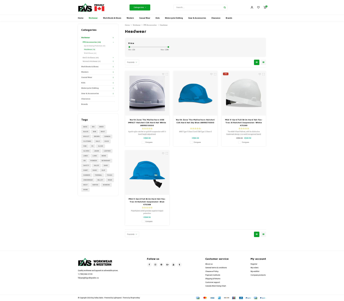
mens (104, 156)
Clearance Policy (211, 271)
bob (94, 131)
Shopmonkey (135, 298)
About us (209, 264)
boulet (86, 136)
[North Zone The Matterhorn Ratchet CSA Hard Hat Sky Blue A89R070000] (195, 93)
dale (98, 141)
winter (95, 185)
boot (103, 131)
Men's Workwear (91, 57)
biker (101, 127)
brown (96, 136)
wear (110, 180)
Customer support (212, 282)
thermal (98, 175)
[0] (265, 7)
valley (100, 180)
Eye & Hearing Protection (94, 46)
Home (80, 18)
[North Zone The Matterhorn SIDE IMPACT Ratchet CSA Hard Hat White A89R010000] (147, 93)
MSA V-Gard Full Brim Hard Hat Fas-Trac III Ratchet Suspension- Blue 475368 (147, 202)
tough (109, 175)
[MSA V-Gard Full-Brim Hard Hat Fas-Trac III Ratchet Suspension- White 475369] (244, 93)
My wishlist (255, 271)
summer (86, 175)
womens (106, 185)
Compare (148, 142)
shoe (95, 170)
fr (92, 146)
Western (130, 18)
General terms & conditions (216, 267)
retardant (106, 161)
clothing (87, 141)
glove (100, 146)
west (85, 185)
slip (103, 170)
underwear (88, 180)
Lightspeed (117, 298)
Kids (158, 18)
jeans (96, 151)
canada (107, 136)
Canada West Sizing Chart (215, 286)
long (95, 156)
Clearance (215, 18)
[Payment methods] (197, 297)
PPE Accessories (92, 42)
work (85, 190)
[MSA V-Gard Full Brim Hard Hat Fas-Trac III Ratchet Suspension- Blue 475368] (147, 172)
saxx (106, 165)
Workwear (93, 18)
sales (96, 165)
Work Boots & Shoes (112, 18)
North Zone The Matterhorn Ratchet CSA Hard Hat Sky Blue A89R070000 (195, 121)
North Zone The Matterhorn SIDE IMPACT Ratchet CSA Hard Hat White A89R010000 (147, 122)
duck (107, 141)
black (85, 131)
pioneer (93, 161)
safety (86, 165)
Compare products (258, 275)
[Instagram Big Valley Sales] (155, 264)
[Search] (224, 7)
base (85, 127)
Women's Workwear (92, 61)
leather (107, 151)
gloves (86, 151)
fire (85, 146)
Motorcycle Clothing (174, 18)
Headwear (89, 49)
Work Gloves (90, 53)
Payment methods (212, 275)
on (84, 161)
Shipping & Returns (212, 278)
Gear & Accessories (197, 18)
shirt (85, 170)
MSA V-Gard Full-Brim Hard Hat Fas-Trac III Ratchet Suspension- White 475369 (243, 122)
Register (254, 264)
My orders (254, 267)
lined (85, 156)
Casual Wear (144, 18)
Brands (229, 18)
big (93, 127)
